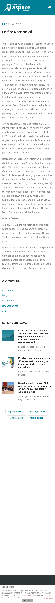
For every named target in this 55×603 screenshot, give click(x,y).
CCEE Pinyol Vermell (37, 411)
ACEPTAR (27, 601)
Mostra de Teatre (37, 418)
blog (4, 295)
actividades (8, 290)
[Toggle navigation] (49, 7)
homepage (8, 300)
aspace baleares (15, 411)
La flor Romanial (16, 418)
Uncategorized (10, 305)
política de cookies (29, 596)
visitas (5, 311)
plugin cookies (49, 598)
